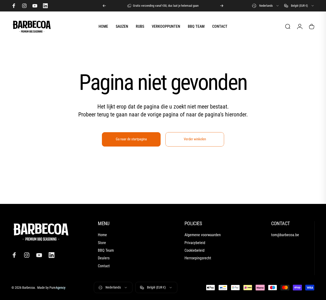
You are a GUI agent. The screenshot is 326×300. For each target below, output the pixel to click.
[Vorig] (104, 5)
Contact (104, 266)
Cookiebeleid (194, 250)
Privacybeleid (194, 242)
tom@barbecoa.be (285, 235)
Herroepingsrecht (197, 258)
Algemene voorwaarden (202, 235)
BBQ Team (106, 250)
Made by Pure (51, 287)
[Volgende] (221, 5)
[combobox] (265, 5)
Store (102, 242)
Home (102, 235)
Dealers (104, 258)
